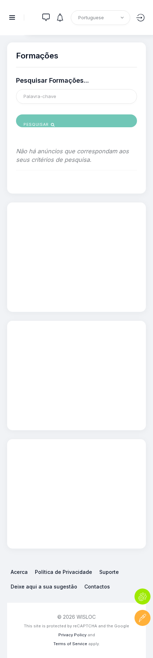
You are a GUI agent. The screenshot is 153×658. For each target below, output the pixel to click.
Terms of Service (70, 643)
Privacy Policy (72, 634)
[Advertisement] (76, 255)
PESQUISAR (36, 124)
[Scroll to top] (142, 639)
